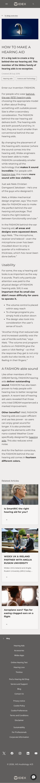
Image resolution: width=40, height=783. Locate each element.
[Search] (33, 4)
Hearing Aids (19, 645)
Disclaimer (19, 720)
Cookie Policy (19, 706)
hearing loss (8, 174)
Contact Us (19, 694)
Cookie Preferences (19, 710)
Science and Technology (26, 79)
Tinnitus (19, 672)
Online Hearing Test (19, 662)
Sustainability (19, 727)
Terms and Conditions (19, 715)
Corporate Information (19, 737)
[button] (33, 777)
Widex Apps (19, 655)
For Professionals (19, 732)
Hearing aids (8, 79)
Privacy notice (19, 701)
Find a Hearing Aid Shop (19, 679)
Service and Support (19, 684)
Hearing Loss (19, 667)
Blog (19, 689)
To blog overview (11, 16)
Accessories (19, 650)
